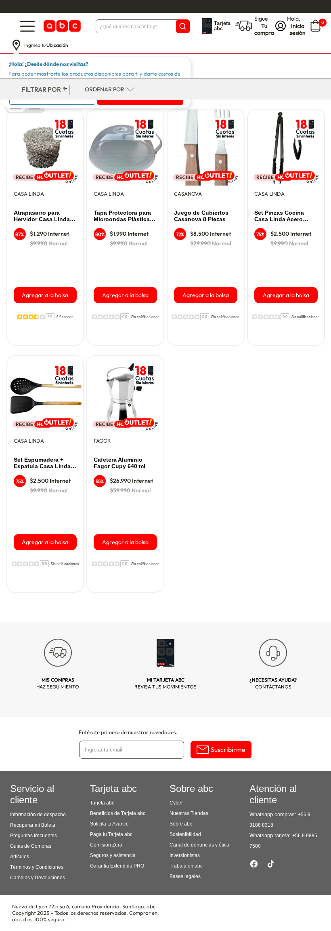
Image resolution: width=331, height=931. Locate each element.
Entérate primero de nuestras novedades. (128, 732)
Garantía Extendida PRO (117, 866)
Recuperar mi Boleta (32, 825)
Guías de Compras (30, 846)
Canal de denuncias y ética (199, 845)
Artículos (19, 856)
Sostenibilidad (185, 834)
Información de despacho (38, 814)
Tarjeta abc (102, 803)
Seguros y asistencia (113, 855)
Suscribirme (228, 749)
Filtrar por (41, 89)
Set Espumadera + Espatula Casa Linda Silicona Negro (42, 463)
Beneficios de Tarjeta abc (117, 813)
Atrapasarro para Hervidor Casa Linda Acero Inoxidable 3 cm (44, 216)
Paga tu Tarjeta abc (111, 834)
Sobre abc (181, 824)
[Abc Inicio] (61, 26)
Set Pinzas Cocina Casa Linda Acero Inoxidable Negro (279, 216)
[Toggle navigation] (27, 26)
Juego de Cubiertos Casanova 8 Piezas (201, 215)
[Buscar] (183, 26)
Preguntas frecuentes (33, 835)
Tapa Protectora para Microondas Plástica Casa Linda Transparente (122, 216)
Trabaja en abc (186, 866)
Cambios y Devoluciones (37, 877)
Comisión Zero (106, 845)
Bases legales (185, 876)
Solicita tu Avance (109, 824)
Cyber (176, 803)
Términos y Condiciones (36, 867)
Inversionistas (185, 855)
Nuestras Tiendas (189, 813)
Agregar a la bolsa (45, 295)
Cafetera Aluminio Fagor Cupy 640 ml (119, 462)
